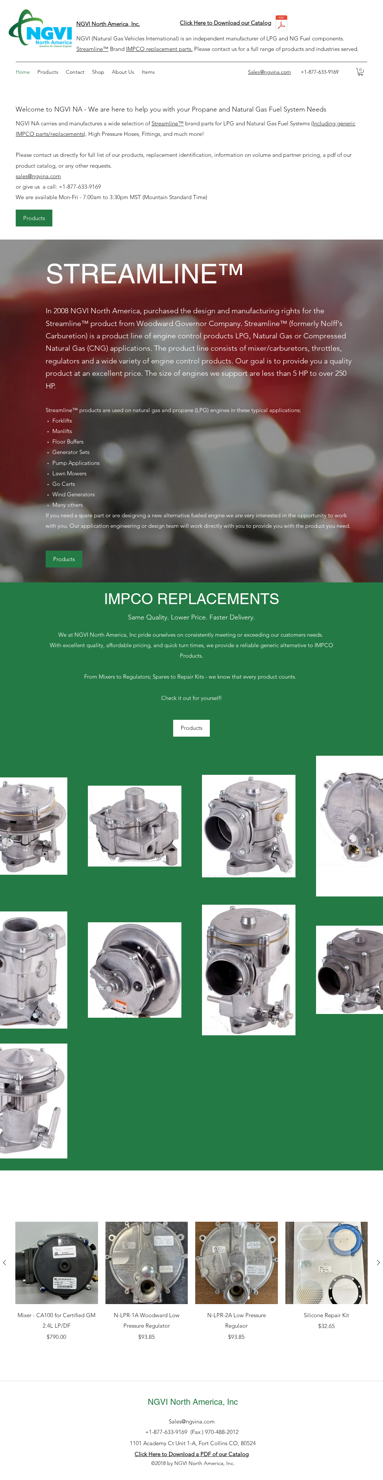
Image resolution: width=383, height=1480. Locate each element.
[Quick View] (56, 1263)
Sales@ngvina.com (192, 1421)
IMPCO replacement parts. (159, 48)
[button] (360, 72)
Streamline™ (92, 48)
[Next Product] (378, 1262)
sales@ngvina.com (38, 176)
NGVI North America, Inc (193, 1402)
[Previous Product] (4, 1262)
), (86, 133)
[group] (191, 1286)
